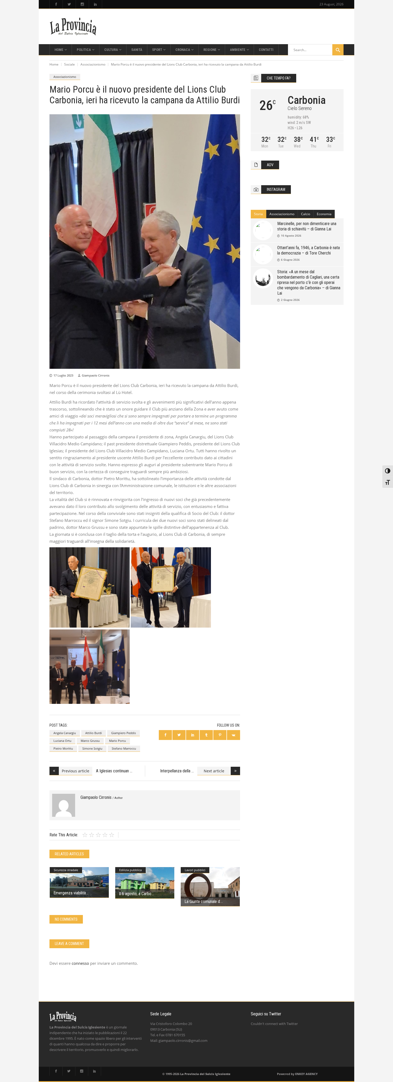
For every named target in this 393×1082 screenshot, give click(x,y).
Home (54, 64)
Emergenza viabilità (69, 892)
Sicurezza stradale (66, 870)
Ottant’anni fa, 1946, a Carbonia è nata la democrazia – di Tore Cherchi (308, 250)
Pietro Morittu (63, 748)
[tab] (258, 214)
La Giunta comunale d (202, 901)
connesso (80, 963)
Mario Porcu (117, 741)
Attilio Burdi (93, 733)
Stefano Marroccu (124, 748)
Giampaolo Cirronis (95, 375)
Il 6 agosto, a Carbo (135, 893)
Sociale (69, 64)
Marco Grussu (90, 741)
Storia (258, 214)
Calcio (305, 214)
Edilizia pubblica (130, 870)
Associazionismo (92, 64)
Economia (324, 214)
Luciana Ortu (62, 741)
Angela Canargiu (64, 733)
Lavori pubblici (195, 870)
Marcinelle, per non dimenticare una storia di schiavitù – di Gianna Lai (306, 226)
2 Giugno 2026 (290, 300)
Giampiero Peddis (123, 733)
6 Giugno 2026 (290, 259)
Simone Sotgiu (92, 748)
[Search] (338, 49)
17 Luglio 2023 (63, 375)
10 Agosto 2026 (291, 235)
